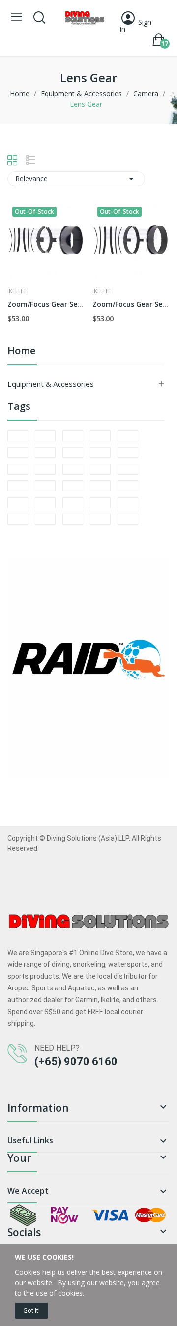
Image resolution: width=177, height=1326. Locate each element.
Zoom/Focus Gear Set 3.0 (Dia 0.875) (131, 304)
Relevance (76, 179)
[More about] (17, 435)
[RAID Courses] (88, 667)
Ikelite (16, 291)
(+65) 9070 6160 (76, 1061)
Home (21, 351)
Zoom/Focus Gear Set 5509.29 (46, 304)
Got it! (31, 1310)
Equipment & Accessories (50, 384)
